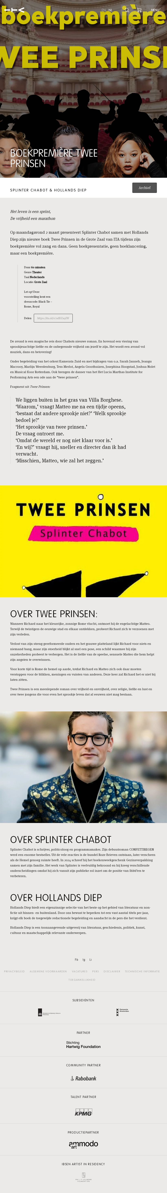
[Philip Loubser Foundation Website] (83, 1176)
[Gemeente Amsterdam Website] (122, 1012)
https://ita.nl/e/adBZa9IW (53, 318)
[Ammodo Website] (83, 1144)
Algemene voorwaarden (48, 971)
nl (110, 10)
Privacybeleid (14, 971)
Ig (84, 960)
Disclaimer (112, 971)
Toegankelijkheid (82, 980)
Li (91, 960)
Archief (145, 187)
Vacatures (79, 971)
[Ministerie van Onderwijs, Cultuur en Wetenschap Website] (49, 1012)
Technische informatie (142, 971)
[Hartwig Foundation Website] (83, 1045)
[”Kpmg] (83, 1111)
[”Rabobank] (83, 1077)
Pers (95, 971)
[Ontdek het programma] (127, 10)
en (104, 10)
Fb (76, 960)
